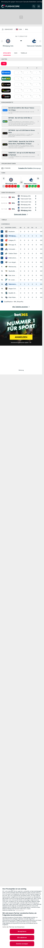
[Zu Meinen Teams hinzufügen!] (2, 41)
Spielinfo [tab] (7, 53)
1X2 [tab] (3, 63)
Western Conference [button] (12, 227)
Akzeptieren (22, 931)
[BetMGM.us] (6, 85)
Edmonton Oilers (13, 258)
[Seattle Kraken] (6, 293)
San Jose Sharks (13, 275)
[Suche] (34, 6)
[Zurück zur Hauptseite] (12, 6)
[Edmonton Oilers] (6, 258)
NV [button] (32, 227)
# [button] (1, 227)
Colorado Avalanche (13, 249)
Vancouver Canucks (34, 46)
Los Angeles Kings (13, 262)
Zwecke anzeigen (22, 944)
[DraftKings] (6, 90)
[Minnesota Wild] (6, 266)
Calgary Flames (13, 240)
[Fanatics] (6, 96)
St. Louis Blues (13, 280)
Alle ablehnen (22, 937)
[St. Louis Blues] (6, 280)
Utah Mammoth (13, 297)
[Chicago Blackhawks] (6, 244)
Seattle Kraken (13, 293)
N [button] (36, 227)
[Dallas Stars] (6, 253)
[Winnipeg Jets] (6, 236)
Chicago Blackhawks (13, 245)
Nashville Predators (13, 271)
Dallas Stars (13, 253)
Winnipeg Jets (8, 46)
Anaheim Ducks (13, 232)
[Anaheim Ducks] (6, 231)
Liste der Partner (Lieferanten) (13, 927)
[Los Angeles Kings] (6, 262)
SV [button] (28, 227)
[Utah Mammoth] (6, 297)
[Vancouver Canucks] (6, 284)
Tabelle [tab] (24, 53)
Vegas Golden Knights (13, 289)
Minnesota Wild (13, 267)
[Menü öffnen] (39, 6)
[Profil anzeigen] (8, 41)
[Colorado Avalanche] (6, 249)
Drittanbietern (20, 910)
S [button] (24, 227)
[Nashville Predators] (6, 271)
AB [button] (20, 227)
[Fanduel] (6, 73)
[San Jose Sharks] (6, 275)
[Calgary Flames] (6, 240)
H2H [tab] (15, 53)
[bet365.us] (6, 79)
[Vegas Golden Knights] (6, 288)
